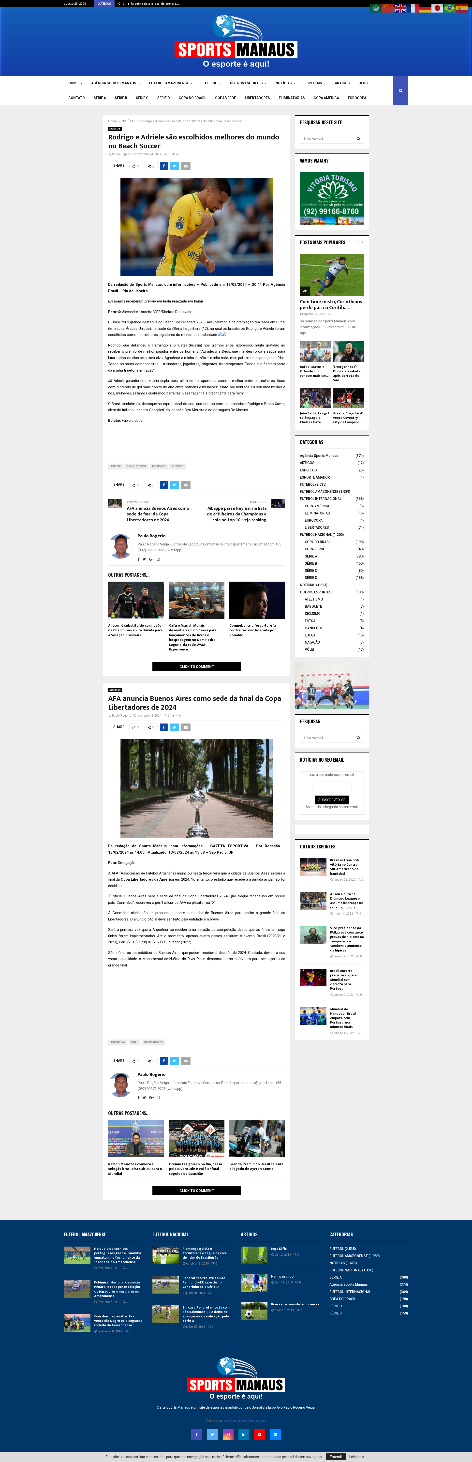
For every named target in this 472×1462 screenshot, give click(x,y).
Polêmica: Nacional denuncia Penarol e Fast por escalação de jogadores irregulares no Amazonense (117, 1289)
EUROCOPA (357, 98)
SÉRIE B (121, 98)
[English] (401, 8)
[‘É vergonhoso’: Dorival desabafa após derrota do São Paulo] (348, 351)
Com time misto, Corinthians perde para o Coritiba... (331, 305)
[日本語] (437, 8)
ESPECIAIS (313, 83)
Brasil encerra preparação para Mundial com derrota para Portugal (343, 980)
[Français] (413, 8)
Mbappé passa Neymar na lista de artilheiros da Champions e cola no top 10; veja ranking (236, 514)
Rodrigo (177, 466)
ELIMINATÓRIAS (292, 98)
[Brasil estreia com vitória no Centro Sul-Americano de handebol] (313, 867)
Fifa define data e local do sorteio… (153, 3)
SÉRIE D (163, 98)
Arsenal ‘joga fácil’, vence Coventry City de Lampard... (348, 417)
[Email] (275, 1434)
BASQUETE (313, 606)
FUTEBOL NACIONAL (316, 535)
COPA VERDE (225, 98)
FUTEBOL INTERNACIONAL (320, 499)
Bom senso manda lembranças (295, 1304)
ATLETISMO (314, 599)
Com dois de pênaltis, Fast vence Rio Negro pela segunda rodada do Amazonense (118, 1320)
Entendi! (336, 1457)
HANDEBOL (314, 628)
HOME (73, 83)
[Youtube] (259, 1434)
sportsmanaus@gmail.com (245, 1420)
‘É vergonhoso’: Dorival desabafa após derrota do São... (347, 373)
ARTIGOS (342, 83)
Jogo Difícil (280, 1248)
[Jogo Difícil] (254, 1255)
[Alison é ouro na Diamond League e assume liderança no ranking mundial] (313, 901)
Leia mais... (357, 1457)
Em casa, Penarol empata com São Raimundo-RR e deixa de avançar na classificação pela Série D (206, 1314)
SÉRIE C (142, 98)
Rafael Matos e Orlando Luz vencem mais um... (314, 371)
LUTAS (310, 635)
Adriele (116, 466)
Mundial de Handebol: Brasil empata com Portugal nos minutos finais (343, 1018)
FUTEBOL (209, 83)
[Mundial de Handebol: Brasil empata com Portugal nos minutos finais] (313, 1016)
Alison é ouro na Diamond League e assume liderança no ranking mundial (346, 900)
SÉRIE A (100, 98)
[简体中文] (388, 8)
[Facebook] (196, 1434)
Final (134, 1042)
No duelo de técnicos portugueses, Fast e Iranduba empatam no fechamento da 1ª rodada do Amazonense (117, 1255)
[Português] (450, 8)
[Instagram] (228, 1434)
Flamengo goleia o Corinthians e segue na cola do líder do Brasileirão (205, 1253)
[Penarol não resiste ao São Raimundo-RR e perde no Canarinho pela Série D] (165, 1285)
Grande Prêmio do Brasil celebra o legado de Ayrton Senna (256, 1166)
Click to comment (196, 667)
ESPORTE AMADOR (315, 477)
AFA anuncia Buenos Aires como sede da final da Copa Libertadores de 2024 (158, 514)
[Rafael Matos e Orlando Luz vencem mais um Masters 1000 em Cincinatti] (315, 351)
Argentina (118, 1042)
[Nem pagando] (254, 1283)
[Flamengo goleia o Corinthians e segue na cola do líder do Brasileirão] (165, 1255)
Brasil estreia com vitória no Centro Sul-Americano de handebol (344, 866)
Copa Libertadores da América (147, 879)
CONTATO (76, 98)
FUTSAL (311, 621)
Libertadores (153, 1042)
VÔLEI (309, 649)
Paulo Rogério (121, 154)
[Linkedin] (243, 1434)
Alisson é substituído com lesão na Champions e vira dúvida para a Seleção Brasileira (135, 630)
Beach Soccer (136, 466)
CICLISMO (313, 614)
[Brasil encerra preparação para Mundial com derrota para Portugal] (313, 977)
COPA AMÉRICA (326, 98)
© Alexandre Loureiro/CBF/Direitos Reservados (156, 312)
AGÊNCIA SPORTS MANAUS (113, 83)
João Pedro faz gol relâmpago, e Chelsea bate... (314, 417)
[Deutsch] (425, 8)
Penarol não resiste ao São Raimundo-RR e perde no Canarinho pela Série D (204, 1282)
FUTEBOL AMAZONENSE (169, 83)
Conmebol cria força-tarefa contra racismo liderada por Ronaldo (252, 630)
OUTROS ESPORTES (246, 83)
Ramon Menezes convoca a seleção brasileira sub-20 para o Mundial (135, 1169)
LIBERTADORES (257, 98)
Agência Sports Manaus (319, 456)
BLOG (363, 83)
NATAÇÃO (312, 642)
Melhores (159, 466)
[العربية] (376, 8)
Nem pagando (282, 1276)
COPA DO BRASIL (192, 98)
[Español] (462, 8)
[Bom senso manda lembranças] (254, 1311)
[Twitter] (212, 1434)
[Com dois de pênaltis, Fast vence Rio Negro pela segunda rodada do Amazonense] (77, 1323)
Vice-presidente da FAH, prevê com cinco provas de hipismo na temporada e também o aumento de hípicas (347, 939)
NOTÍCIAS (284, 83)
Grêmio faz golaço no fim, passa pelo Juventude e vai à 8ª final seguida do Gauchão (195, 1169)
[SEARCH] (358, 139)
